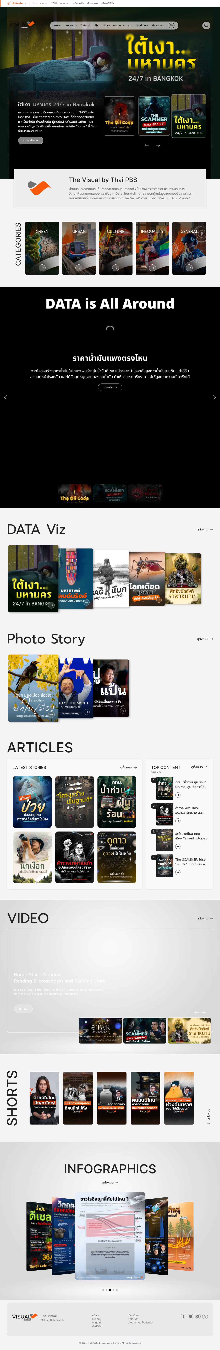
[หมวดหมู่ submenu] (76, 25)
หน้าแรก (96, 1315)
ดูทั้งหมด (202, 529)
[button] (20, 3)
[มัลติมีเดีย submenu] (147, 25)
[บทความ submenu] (124, 25)
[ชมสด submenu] (67, 3)
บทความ (96, 1322)
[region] (110, 397)
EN (171, 25)
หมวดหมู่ (96, 1319)
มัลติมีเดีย (97, 1326)
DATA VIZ (133, 1319)
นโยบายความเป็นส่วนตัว (140, 1322)
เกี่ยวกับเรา (133, 1315)
